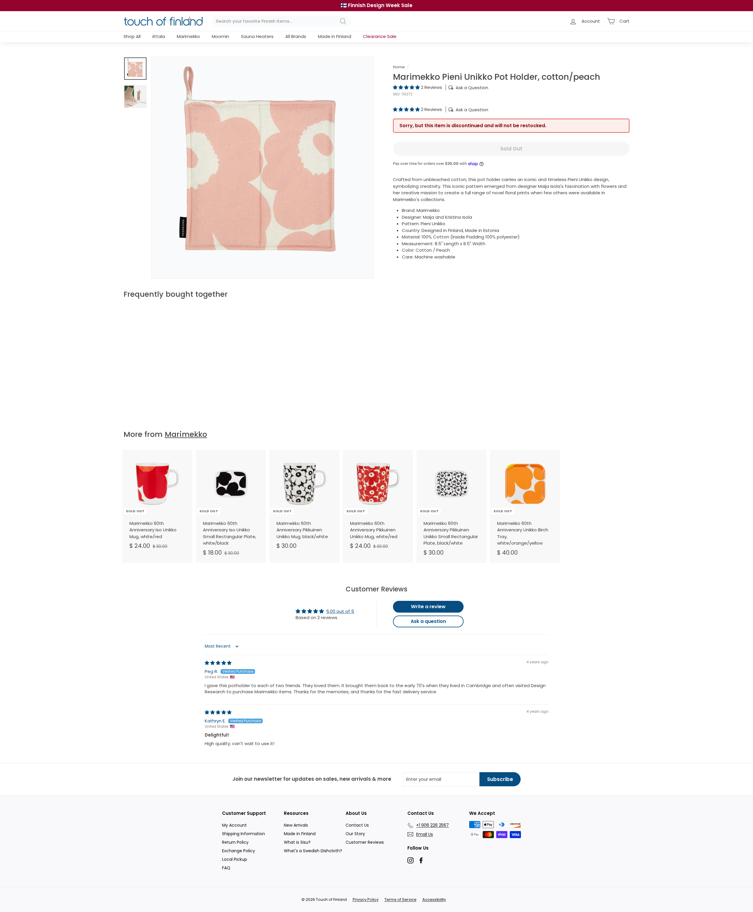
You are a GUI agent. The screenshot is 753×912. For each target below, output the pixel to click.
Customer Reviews (365, 842)
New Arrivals (296, 825)
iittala (158, 36)
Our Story (355, 834)
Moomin (220, 36)
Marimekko (188, 36)
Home (399, 66)
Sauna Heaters (257, 36)
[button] (407, 87)
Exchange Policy (238, 851)
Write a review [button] (428, 606)
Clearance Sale (380, 36)
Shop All (132, 36)
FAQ (226, 868)
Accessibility (434, 899)
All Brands (295, 36)
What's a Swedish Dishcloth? (313, 851)
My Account (234, 825)
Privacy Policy (366, 899)
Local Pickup (234, 859)
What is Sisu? (297, 842)
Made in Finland (334, 36)
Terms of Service (400, 899)
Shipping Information (243, 834)
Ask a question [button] (428, 621)
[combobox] (281, 21)
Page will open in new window (410, 860)
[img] (218, 663)
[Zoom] (262, 167)
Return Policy (235, 842)
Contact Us (357, 825)
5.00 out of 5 (340, 611)
